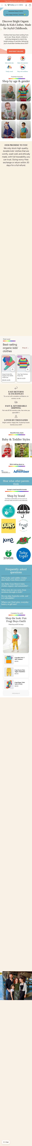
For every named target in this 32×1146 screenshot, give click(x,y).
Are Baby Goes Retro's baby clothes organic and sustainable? (14, 585)
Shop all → (25, 348)
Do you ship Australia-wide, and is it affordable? (14, 597)
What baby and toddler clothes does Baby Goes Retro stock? (14, 579)
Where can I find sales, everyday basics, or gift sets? (15, 603)
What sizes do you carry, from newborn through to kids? (13, 591)
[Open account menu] (26, 5)
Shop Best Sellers (16, 51)
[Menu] (2, 5)
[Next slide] (29, 368)
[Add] (12, 369)
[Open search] (6, 5)
